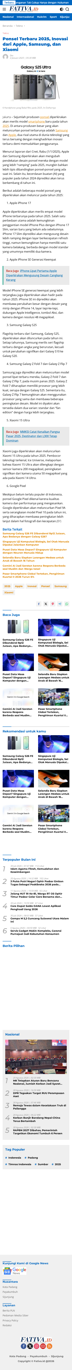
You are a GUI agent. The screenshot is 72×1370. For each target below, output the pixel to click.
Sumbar (43, 1164)
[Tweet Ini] (45, 604)
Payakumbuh (10, 1291)
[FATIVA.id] (23, 9)
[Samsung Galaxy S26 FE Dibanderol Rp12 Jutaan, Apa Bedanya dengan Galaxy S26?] (18, 627)
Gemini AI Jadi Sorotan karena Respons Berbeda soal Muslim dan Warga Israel (34, 567)
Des (11, 55)
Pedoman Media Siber (15, 1315)
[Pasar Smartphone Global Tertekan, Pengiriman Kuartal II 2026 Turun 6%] (53, 697)
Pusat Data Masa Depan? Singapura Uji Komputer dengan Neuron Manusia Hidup (35, 551)
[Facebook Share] (38, 604)
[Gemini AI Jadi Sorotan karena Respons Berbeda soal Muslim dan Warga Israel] (18, 697)
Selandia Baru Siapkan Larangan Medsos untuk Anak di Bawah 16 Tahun (33, 559)
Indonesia (14, 1157)
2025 (6, 126)
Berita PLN (9, 1310)
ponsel (45, 117)
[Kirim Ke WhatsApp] (66, 604)
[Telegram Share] (59, 604)
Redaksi (7, 1325)
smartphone (36, 121)
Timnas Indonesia (19, 1164)
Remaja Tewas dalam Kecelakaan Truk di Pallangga (39, 1107)
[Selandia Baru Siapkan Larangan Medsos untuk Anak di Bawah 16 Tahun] (53, 662)
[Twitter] (30, 1346)
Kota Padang (10, 1287)
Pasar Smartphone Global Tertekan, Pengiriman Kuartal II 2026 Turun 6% (33, 575)
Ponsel (45, 586)
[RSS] (49, 1346)
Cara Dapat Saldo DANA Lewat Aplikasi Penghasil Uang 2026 (35, 907)
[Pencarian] (67, 9)
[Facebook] (23, 1346)
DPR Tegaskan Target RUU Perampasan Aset (38, 1095)
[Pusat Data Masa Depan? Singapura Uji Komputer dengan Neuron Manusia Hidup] (18, 662)
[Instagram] (36, 1346)
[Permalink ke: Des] (5, 56)
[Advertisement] (36, 989)
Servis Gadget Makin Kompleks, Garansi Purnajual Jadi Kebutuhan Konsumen (35, 932)
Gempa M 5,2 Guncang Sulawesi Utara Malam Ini (39, 920)
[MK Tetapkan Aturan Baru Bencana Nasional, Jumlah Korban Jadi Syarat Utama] (36, 1057)
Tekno (6, 33)
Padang (33, 1157)
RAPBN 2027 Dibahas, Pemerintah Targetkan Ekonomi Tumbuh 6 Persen (37, 1132)
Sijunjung (8, 1296)
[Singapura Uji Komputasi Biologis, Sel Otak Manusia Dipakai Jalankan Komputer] (53, 627)
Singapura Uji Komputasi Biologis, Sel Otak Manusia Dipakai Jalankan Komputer (36, 543)
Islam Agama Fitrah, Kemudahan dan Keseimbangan (34, 870)
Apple (12, 135)
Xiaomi (8, 592)
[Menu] (5, 9)
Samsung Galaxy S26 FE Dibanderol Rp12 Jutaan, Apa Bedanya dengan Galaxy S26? (34, 535)
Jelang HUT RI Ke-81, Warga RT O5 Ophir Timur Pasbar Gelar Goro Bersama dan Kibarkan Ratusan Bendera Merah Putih (36, 895)
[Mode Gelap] (62, 9)
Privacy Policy (10, 1320)
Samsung (62, 130)
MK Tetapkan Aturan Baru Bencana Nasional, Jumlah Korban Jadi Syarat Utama (36, 1082)
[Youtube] (43, 1346)
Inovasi (32, 586)
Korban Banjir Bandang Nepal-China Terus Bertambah (36, 1119)
